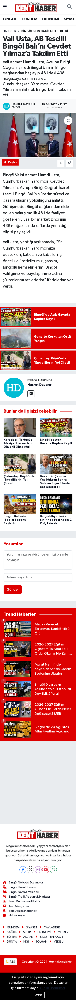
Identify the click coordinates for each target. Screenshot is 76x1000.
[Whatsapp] (53, 869)
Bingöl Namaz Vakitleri (24, 892)
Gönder (13, 589)
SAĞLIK (12, 932)
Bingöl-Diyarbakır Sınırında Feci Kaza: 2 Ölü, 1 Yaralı (56, 520)
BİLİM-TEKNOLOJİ (51, 936)
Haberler (9, 31)
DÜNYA (12, 941)
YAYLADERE (52, 927)
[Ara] (69, 7)
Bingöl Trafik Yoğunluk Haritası (29, 896)
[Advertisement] (38, 783)
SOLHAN (41, 941)
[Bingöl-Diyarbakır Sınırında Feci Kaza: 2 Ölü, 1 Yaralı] (56, 504)
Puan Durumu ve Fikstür (24, 901)
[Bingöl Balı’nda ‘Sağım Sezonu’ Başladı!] (20, 504)
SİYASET (31, 927)
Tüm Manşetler (19, 906)
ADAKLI (28, 936)
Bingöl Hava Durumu (22, 887)
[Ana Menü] (5, 7)
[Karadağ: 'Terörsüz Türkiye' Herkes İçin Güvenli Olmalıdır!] (20, 427)
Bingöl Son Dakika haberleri (44, 31)
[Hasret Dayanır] (14, 387)
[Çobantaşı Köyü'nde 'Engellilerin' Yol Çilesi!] (20, 464)
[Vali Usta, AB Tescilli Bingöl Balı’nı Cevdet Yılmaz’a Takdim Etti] (38, 135)
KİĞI (26, 941)
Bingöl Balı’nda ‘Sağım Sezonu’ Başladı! (15, 520)
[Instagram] (38, 869)
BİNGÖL (9, 19)
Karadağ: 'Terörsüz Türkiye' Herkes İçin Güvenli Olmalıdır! (18, 443)
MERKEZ (63, 932)
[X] (30, 869)
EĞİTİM (12, 936)
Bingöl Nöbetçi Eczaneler (26, 882)
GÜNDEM (29, 19)
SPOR (27, 932)
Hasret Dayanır (39, 384)
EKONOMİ (50, 19)
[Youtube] (45, 869)
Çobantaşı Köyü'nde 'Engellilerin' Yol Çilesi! (19, 480)
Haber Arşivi (17, 915)
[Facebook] (22, 869)
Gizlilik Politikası (52, 988)
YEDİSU (59, 941)
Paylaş (12, 162)
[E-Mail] (30, 393)
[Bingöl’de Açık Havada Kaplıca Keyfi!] (56, 427)
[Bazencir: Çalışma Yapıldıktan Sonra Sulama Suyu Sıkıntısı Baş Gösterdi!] (56, 464)
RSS (12, 961)
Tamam (38, 995)
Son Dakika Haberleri (23, 910)
